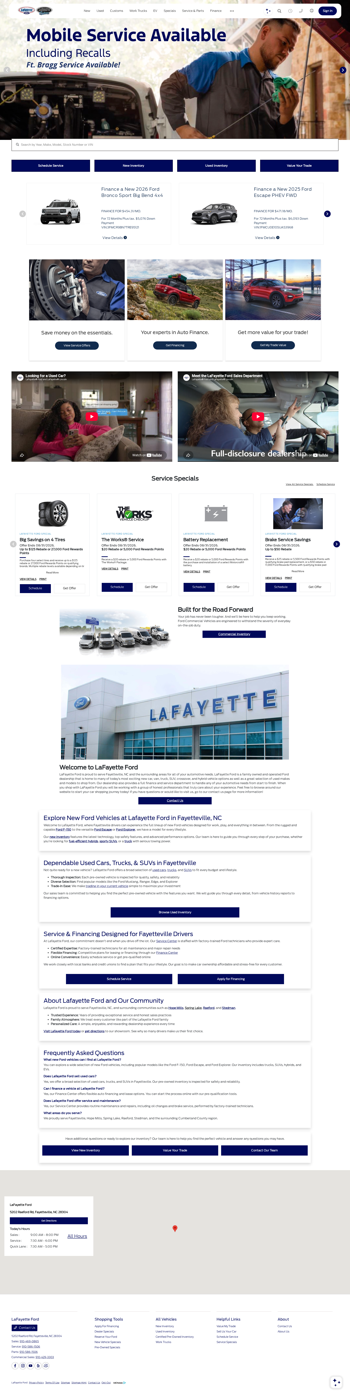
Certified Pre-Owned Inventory (175, 1345)
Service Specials (227, 1350)
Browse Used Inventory (175, 921)
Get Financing (175, 354)
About (283, 1328)
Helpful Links (228, 1328)
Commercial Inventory (234, 643)
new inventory (60, 845)
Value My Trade (226, 1335)
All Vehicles (166, 1328)
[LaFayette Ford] (34, 11)
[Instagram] (22, 1374)
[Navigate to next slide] (347, 70)
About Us (283, 1340)
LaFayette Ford (19, 1391)
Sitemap (65, 1391)
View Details (112, 238)
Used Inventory (165, 1340)
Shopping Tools (109, 1328)
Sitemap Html (79, 1391)
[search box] (175, 143)
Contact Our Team (264, 1159)
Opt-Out (106, 1391)
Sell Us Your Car (226, 1340)
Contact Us (175, 809)
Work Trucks (163, 1350)
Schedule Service (325, 493)
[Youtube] (30, 1374)
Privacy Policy (36, 1391)
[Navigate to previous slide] (2, 70)
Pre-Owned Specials (107, 1356)
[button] (175, 1237)
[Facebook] (15, 1374)
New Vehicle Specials (108, 1350)
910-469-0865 (29, 1350)
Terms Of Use (52, 1391)
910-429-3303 (45, 1365)
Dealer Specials (104, 1340)
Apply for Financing (231, 987)
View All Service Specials (300, 493)
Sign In (327, 11)
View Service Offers (77, 354)
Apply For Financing (107, 1335)
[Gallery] (175, 70)
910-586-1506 (31, 1355)
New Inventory (165, 1335)
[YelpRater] (38, 1374)
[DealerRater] (45, 1374)
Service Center (166, 950)
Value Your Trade (175, 1159)
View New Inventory (85, 1159)
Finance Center (167, 961)
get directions (94, 1040)
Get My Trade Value (273, 354)
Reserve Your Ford (106, 1345)
